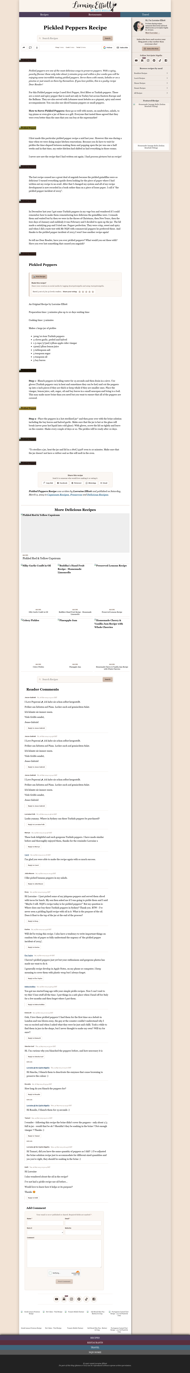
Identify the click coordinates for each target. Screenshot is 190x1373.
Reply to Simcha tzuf (35, 1057)
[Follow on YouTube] (56, 1299)
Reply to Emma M (34, 1038)
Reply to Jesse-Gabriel (36, 728)
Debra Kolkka (30, 986)
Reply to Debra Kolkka (36, 1005)
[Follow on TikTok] (86, 1299)
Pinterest (77, 483)
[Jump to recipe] (37, 47)
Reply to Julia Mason (35, 884)
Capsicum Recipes (58, 494)
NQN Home (95, 1352)
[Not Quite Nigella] (95, 6)
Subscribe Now (152, 49)
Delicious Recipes (97, 494)
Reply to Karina (33, 947)
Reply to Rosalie (34, 1094)
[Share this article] (23, 47)
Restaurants (95, 14)
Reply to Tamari (34, 1136)
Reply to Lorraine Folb (36, 824)
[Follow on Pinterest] (79, 1299)
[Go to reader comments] (30, 47)
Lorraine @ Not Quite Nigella (38, 1068)
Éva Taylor (29, 955)
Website (68, 1228)
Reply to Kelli (33, 1198)
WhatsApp (92, 483)
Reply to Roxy (33, 921)
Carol (27, 855)
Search (107, 38)
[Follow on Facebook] (94, 1299)
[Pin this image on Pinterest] (128, 62)
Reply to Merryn (34, 847)
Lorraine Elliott (100, 1363)
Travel (145, 14)
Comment (30, 1238)
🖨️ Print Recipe (39, 276)
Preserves (76, 494)
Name (29, 1219)
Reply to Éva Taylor (35, 978)
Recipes (44, 14)
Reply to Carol (33, 865)
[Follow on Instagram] (71, 1299)
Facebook (63, 483)
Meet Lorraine (152, 33)
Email (105, 483)
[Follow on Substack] (64, 1299)
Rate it (29, 1228)
